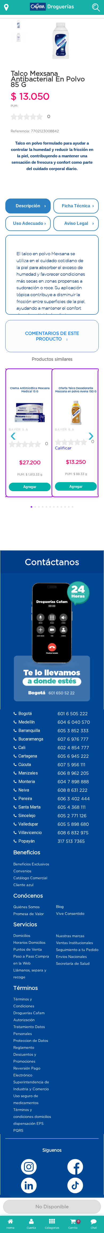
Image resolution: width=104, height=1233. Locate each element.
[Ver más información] (6, 7)
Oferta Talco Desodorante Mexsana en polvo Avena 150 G (76, 390)
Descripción (28, 206)
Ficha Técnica (76, 206)
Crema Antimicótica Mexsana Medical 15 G (30, 390)
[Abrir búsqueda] (96, 7)
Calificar (63, 448)
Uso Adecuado (28, 223)
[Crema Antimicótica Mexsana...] (30, 425)
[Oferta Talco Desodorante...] (76, 425)
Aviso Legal (76, 223)
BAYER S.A (18, 429)
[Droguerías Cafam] (52, 7)
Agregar (29, 487)
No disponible (52, 1206)
